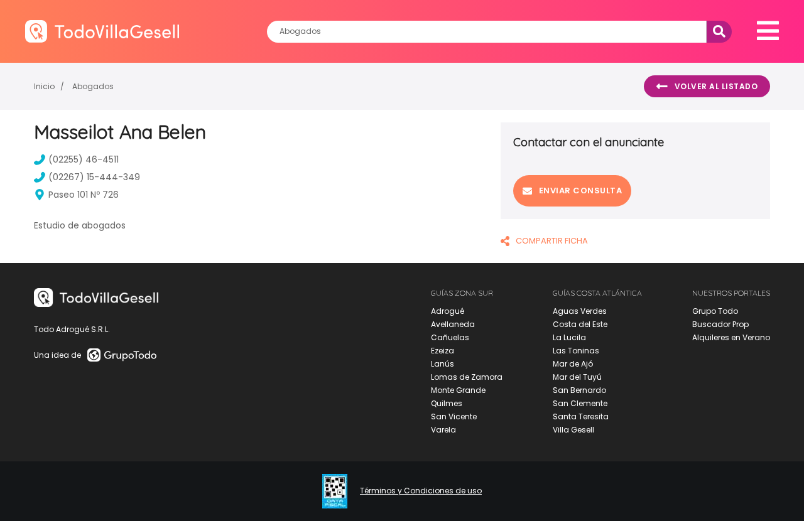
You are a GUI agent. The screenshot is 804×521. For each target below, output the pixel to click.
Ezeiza (442, 350)
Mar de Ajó (573, 363)
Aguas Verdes (580, 311)
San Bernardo (579, 390)
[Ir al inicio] (102, 31)
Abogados (93, 86)
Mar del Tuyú (577, 377)
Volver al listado (716, 86)
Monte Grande (458, 390)
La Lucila (569, 337)
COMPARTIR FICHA (552, 241)
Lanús (442, 363)
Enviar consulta (580, 190)
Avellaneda (453, 324)
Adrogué (447, 311)
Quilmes (446, 403)
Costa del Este (580, 324)
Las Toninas (576, 350)
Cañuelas (450, 337)
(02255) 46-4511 (83, 159)
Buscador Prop (720, 324)
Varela (443, 429)
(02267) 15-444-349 (94, 177)
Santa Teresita (581, 416)
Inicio (44, 86)
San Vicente (454, 416)
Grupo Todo (715, 311)
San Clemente (580, 403)
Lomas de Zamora (467, 377)
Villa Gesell (573, 429)
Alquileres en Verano (731, 337)
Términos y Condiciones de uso (421, 491)
